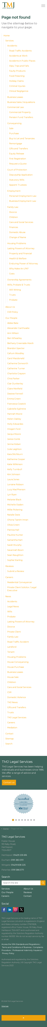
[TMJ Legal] (8, 5)
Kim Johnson (13, 474)
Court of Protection (17, 170)
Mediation (12, 727)
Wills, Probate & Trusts (18, 285)
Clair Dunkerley (15, 383)
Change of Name (17, 237)
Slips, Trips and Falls (19, 66)
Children (13, 217)
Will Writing (15, 290)
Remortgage (15, 143)
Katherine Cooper (16, 459)
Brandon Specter (16, 348)
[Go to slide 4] (22, 820)
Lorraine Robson (15, 484)
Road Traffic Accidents (20, 51)
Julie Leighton (14, 449)
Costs (11, 273)
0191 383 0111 (17, 860)
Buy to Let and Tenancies (22, 138)
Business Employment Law (22, 201)
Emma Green (14, 399)
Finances (13, 227)
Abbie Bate (12, 323)
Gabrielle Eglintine (16, 409)
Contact (9, 733)
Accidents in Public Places (22, 61)
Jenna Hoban (14, 444)
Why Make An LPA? (19, 268)
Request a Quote (18, 164)
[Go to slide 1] (13, 820)
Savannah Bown (15, 550)
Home (7, 35)
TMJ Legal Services (16, 717)
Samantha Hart (15, 540)
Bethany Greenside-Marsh (20, 343)
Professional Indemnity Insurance (27, 950)
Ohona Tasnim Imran (17, 520)
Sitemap (9, 738)
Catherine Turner (16, 368)
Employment (14, 191)
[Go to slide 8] (34, 820)
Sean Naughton (15, 555)
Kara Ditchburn (15, 454)
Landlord (11, 647)
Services (9, 40)
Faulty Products (17, 71)
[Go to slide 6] (28, 820)
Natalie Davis (13, 515)
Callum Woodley (15, 353)
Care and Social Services (21, 222)
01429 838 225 (18, 865)
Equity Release (16, 153)
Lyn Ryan (12, 494)
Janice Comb (13, 439)
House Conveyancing (18, 662)
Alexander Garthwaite (18, 328)
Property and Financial (20, 253)
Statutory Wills (16, 180)
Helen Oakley (14, 419)
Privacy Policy (8, 953)
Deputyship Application (21, 175)
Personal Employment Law (22, 196)
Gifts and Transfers (18, 148)
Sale (11, 128)
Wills (9, 611)
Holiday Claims (16, 81)
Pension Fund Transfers (21, 117)
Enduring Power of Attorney (23, 263)
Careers (9, 577)
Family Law (12, 207)
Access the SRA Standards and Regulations (20, 944)
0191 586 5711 (17, 870)
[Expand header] (43, 5)
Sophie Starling (15, 560)
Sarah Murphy (14, 545)
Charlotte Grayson (16, 373)
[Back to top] (23, 1018)
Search (8, 744)
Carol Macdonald (15, 358)
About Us (10, 307)
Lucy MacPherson (16, 489)
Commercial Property (20, 112)
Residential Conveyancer (19, 582)
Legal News (13, 606)
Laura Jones (13, 479)
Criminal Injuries (17, 86)
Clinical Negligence (18, 91)
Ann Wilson (13, 333)
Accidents (12, 46)
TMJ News (12, 702)
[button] (42, 882)
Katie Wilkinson (15, 464)
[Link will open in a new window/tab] (4, 909)
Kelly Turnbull (14, 469)
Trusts (12, 295)
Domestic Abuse (17, 232)
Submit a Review (15, 571)
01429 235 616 (20, 855)
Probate (13, 300)
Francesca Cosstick (16, 404)
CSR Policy (12, 312)
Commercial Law (15, 107)
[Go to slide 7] (31, 820)
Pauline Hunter (15, 535)
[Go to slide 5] (25, 820)
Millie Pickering (14, 510)
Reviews (9, 566)
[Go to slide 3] (19, 820)
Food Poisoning (17, 76)
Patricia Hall (13, 530)
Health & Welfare (17, 258)
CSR (9, 692)
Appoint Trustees (18, 185)
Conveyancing (14, 123)
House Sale (13, 677)
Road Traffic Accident (18, 642)
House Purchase (15, 667)
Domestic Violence (16, 697)
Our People (11, 318)
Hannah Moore (14, 414)
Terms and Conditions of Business (16, 947)
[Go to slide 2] (16, 820)
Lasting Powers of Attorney (20, 248)
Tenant (11, 652)
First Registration (17, 158)
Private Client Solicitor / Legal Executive (21, 589)
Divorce (13, 212)
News (8, 596)
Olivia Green (13, 525)
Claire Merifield (14, 388)
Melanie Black (14, 499)
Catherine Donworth (17, 363)
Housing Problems (16, 243)
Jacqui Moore (14, 434)
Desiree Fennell (15, 394)
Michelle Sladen (15, 504)
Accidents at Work (18, 56)
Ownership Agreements (19, 280)
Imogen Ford (13, 429)
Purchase (14, 133)
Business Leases (15, 97)
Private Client (14, 632)
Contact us (9, 782)
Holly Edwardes (15, 424)
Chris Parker (13, 378)
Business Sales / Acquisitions (21, 102)
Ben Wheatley (14, 338)
